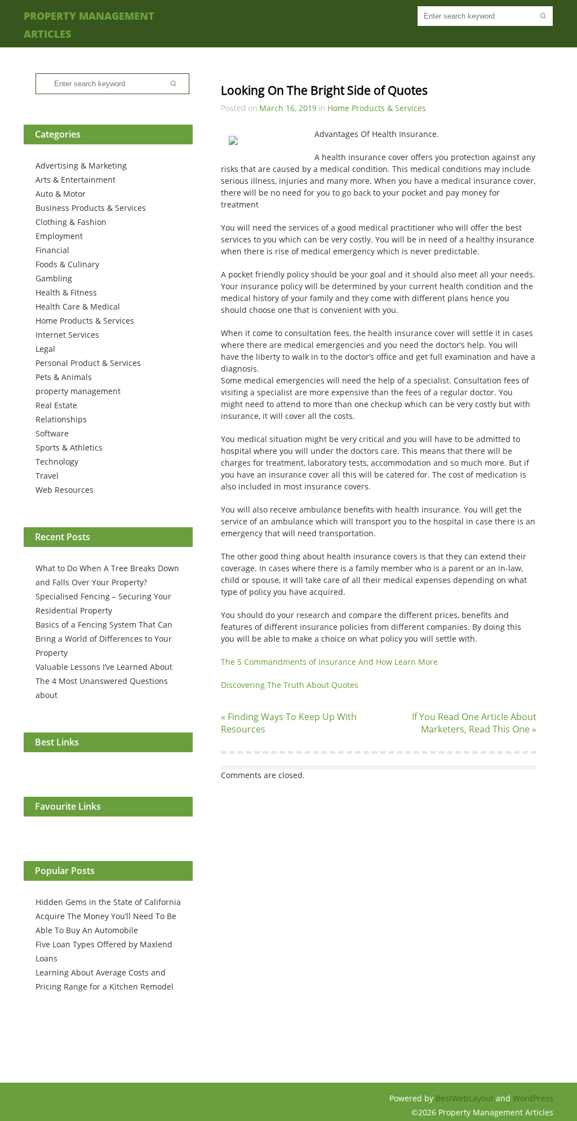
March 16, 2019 (288, 108)
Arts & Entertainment (75, 179)
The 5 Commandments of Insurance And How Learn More (329, 661)
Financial (52, 250)
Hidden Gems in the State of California (108, 902)
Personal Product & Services (88, 363)
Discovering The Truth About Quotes (289, 684)
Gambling (53, 278)
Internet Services (67, 334)
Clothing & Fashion (70, 222)
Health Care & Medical (77, 306)
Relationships (61, 419)
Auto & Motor (60, 193)
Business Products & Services (90, 207)
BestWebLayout (466, 1098)
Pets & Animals (63, 377)
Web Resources (64, 489)
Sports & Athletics (69, 447)
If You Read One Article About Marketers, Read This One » (474, 722)
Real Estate (56, 405)
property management (78, 391)
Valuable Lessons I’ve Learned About (103, 666)
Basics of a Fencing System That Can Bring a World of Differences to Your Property (103, 638)
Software (52, 433)
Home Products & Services (84, 320)
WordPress (533, 1098)
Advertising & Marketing (81, 165)
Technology (56, 461)
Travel (47, 475)
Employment (59, 236)
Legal (45, 348)
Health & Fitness (66, 292)
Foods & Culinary (67, 264)
